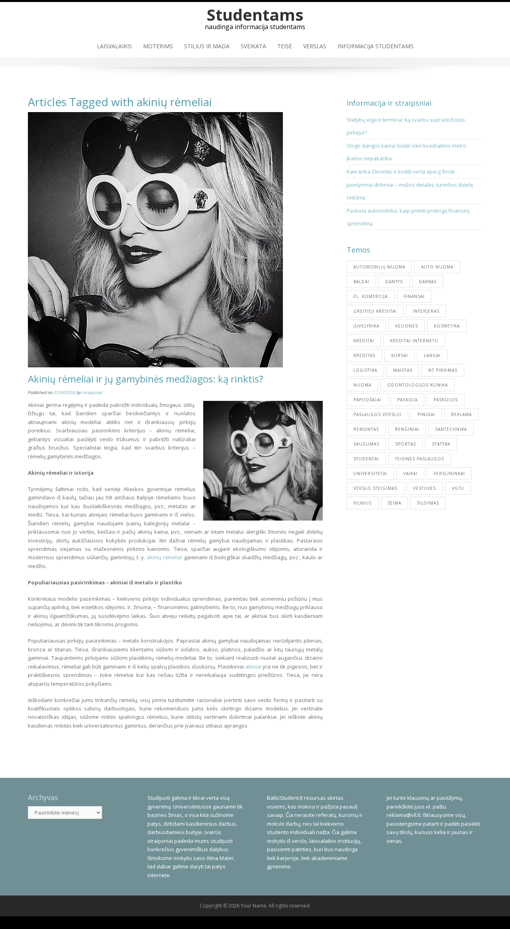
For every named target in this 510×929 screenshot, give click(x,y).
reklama (461, 414)
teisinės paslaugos (419, 459)
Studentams (255, 15)
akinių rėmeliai (164, 557)
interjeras (426, 311)
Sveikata (253, 46)
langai (432, 355)
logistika (365, 370)
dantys (394, 281)
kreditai (363, 340)
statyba (441, 444)
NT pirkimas (442, 370)
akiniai (253, 666)
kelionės (406, 326)
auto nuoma (437, 267)
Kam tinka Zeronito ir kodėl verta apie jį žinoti (401, 171)
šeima (394, 503)
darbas (428, 281)
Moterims (158, 46)
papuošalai (367, 399)
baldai (361, 281)
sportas (405, 444)
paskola (407, 399)
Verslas (314, 46)
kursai (399, 355)
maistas (402, 370)
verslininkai (449, 473)
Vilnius (362, 503)
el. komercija (370, 296)
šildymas (428, 503)
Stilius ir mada (207, 46)
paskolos (446, 399)
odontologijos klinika (417, 385)
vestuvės (424, 488)
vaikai (410, 473)
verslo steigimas (375, 488)
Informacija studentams (375, 46)
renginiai (407, 429)
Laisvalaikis (114, 46)
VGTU (458, 488)
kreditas (364, 355)
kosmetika (447, 326)
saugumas (366, 444)
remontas (366, 429)
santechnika (451, 429)
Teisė (284, 46)
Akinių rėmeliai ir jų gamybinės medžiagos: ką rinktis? (145, 378)
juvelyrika (366, 326)
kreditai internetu (414, 340)
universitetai (370, 473)
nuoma (362, 385)
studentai (366, 459)
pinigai (426, 414)
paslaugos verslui (377, 414)
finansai (414, 296)
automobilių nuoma (379, 267)
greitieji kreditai (375, 311)
